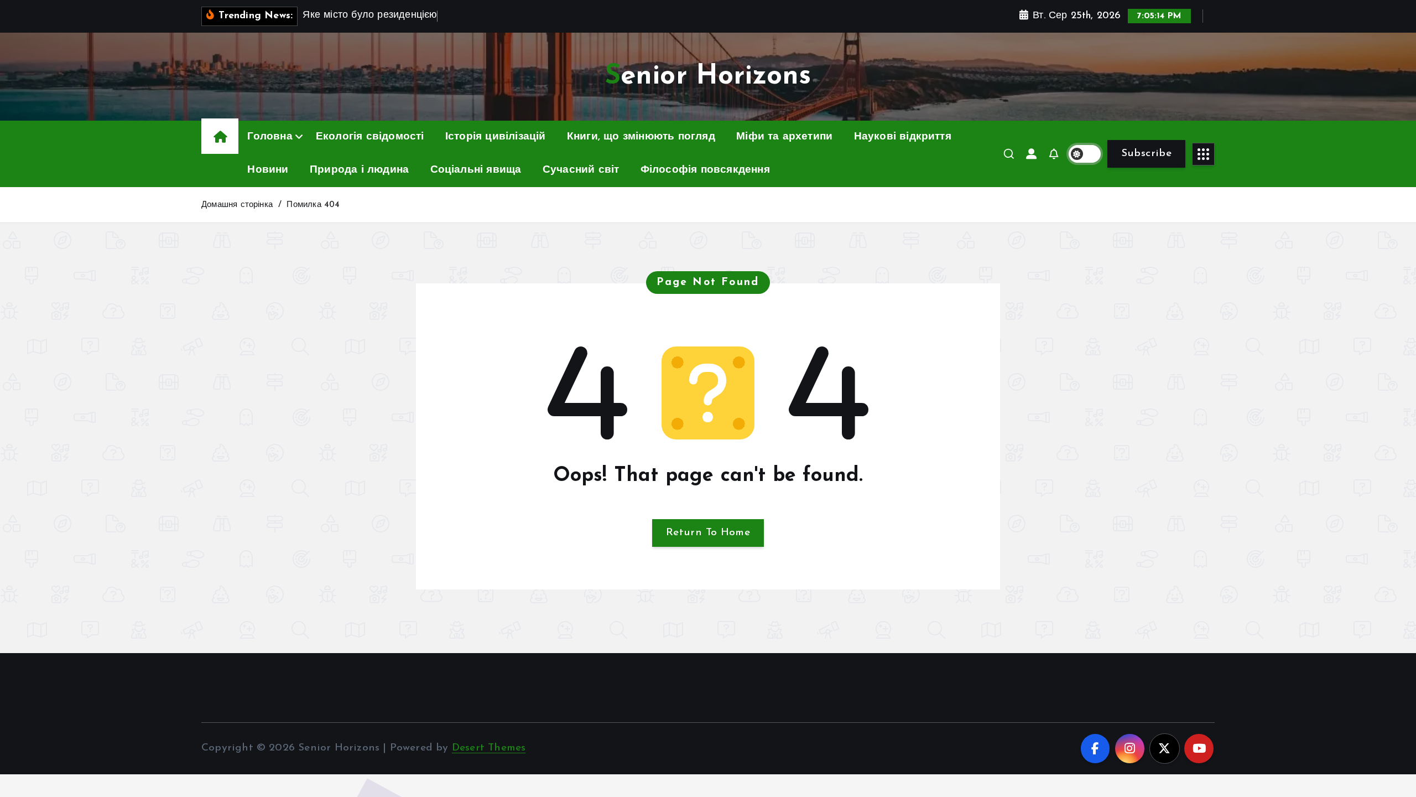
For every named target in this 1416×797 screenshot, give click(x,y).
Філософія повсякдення (705, 170)
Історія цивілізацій (495, 137)
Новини (267, 170)
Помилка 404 (313, 205)
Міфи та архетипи (784, 137)
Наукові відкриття (902, 137)
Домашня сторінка (237, 205)
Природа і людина (359, 170)
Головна (269, 137)
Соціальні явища (476, 170)
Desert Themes (489, 748)
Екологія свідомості (370, 137)
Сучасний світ (581, 170)
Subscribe (1146, 153)
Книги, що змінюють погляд (641, 137)
